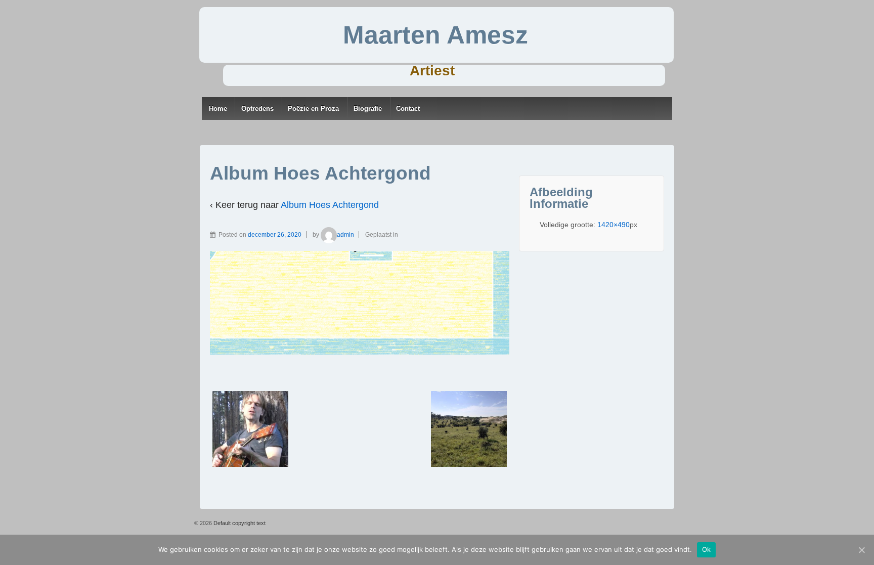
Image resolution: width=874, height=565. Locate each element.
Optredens (257, 108)
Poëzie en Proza (313, 108)
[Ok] (861, 550)
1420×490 (613, 225)
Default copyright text (239, 523)
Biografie (368, 108)
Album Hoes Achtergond (330, 205)
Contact (408, 108)
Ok (706, 549)
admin (345, 234)
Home (218, 108)
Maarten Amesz (435, 35)
